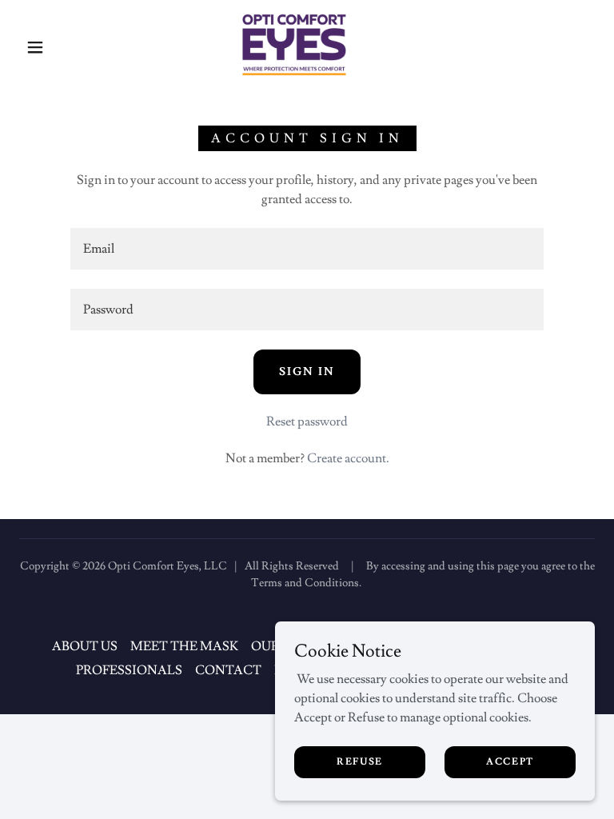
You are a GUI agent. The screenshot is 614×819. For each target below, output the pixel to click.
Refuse (360, 762)
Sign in (307, 372)
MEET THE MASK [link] (184, 646)
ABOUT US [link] (85, 646)
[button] (35, 47)
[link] (294, 45)
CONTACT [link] (228, 670)
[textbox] (307, 249)
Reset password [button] (307, 421)
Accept (510, 762)
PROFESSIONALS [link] (129, 670)
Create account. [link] (348, 458)
